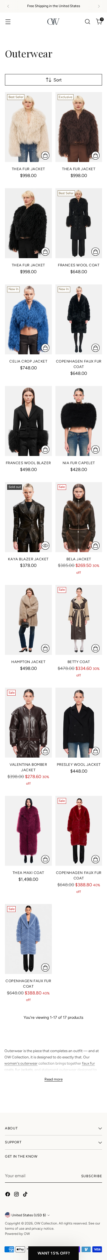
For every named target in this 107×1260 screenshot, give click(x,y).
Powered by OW (17, 1234)
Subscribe (91, 1176)
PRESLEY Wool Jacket (79, 764)
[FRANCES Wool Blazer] (28, 421)
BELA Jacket (78, 559)
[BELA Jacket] (78, 517)
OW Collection (45, 1223)
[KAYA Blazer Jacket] (28, 517)
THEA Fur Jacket (28, 169)
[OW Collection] (53, 21)
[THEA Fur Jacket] (28, 127)
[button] (53, 1253)
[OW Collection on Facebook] (8, 1195)
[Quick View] (45, 545)
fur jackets (24, 1069)
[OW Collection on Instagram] (17, 1195)
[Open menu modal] (7, 21)
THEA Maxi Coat (28, 872)
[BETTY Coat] (78, 620)
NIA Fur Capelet (79, 463)
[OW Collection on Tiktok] (25, 1195)
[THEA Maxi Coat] (28, 831)
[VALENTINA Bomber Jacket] (28, 723)
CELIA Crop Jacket (28, 361)
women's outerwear (21, 1063)
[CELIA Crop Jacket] (28, 319)
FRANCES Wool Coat (78, 265)
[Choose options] (45, 155)
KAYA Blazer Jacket (28, 559)
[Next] (99, 6)
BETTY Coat (78, 662)
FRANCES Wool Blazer (28, 463)
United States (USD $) (29, 1215)
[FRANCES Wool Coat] (78, 223)
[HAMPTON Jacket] (28, 620)
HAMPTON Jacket (28, 662)
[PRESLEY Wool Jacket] (78, 723)
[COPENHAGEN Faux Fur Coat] (78, 319)
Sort (58, 80)
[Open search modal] (87, 21)
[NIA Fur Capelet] (78, 421)
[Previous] (8, 6)
